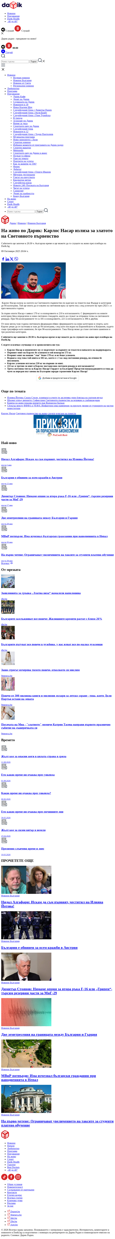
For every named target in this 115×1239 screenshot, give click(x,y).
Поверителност (15, 1187)
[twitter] (12, 260)
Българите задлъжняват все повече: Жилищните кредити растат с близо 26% (51, 618)
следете (51, 413)
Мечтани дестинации (24, 174)
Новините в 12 (20, 131)
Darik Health (13, 18)
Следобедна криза (22, 182)
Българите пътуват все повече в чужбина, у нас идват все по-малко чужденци (52, 644)
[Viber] (3, 255)
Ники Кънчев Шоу (22, 107)
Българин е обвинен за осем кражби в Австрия (39, 947)
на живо (43, 413)
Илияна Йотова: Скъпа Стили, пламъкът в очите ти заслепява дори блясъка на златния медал (55, 397)
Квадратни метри (22, 180)
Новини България (22, 80)
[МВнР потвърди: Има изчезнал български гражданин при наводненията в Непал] (26, 1067)
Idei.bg (13, 1218)
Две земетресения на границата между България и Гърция (49, 1034)
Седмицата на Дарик (23, 102)
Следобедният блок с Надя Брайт (30, 112)
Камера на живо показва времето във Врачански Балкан (36, 403)
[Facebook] (12, 255)
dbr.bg (4, 599)
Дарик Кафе (19, 96)
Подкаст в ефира (21, 155)
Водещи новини (21, 77)
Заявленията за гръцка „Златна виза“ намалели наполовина (41, 593)
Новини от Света (22, 83)
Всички (5, 563)
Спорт (10, 201)
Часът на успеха (21, 188)
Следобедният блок (23, 129)
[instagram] (18, 1179)
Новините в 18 (20, 104)
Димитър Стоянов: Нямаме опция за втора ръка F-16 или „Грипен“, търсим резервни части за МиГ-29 (56, 991)
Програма (12, 91)
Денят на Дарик (21, 99)
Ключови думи (14, 1200)
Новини (11, 13)
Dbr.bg (13, 1221)
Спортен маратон (22, 147)
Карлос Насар (8, 413)
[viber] (16, 260)
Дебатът (17, 169)
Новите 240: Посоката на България (31, 185)
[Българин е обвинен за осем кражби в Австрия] (26, 938)
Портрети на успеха (23, 161)
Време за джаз (20, 123)
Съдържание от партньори (20, 1189)
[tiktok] (4, 1179)
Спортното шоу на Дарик (26, 126)
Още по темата (20, 158)
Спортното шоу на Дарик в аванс (30, 153)
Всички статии (14, 1198)
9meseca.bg (6, 675)
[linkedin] (8, 260)
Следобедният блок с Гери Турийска (31, 115)
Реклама (11, 1203)
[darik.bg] (12, 8)
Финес (16, 166)
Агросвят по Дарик (23, 120)
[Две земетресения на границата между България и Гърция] (26, 1025)
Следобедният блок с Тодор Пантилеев (33, 134)
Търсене (11, 1164)
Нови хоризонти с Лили (25, 139)
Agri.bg (14, 1224)
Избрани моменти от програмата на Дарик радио (38, 145)
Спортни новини (22, 142)
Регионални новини (23, 85)
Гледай (9, 52)
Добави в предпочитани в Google (59, 378)
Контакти (12, 1192)
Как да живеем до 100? (25, 164)
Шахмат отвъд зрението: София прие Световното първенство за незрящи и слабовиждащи (53, 400)
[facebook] (3, 260)
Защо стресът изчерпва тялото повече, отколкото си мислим (40, 669)
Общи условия (14, 1184)
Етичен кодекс (14, 1195)
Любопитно (13, 88)
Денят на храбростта (23, 193)
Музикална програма (24, 137)
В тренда (17, 118)
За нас (10, 1206)
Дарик (13, 223)
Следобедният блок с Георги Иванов (32, 172)
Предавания (13, 16)
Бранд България (21, 196)
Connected (18, 190)
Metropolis (18, 150)
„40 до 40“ (12, 21)
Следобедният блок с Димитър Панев (32, 110)
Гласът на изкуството (24, 177)
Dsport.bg (15, 1211)
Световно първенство (27, 413)
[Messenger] (8, 255)
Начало (11, 1145)
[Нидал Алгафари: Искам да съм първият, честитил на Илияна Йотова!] (26, 893)
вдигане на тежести (66, 413)
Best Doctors (13, 1167)
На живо (11, 199)
